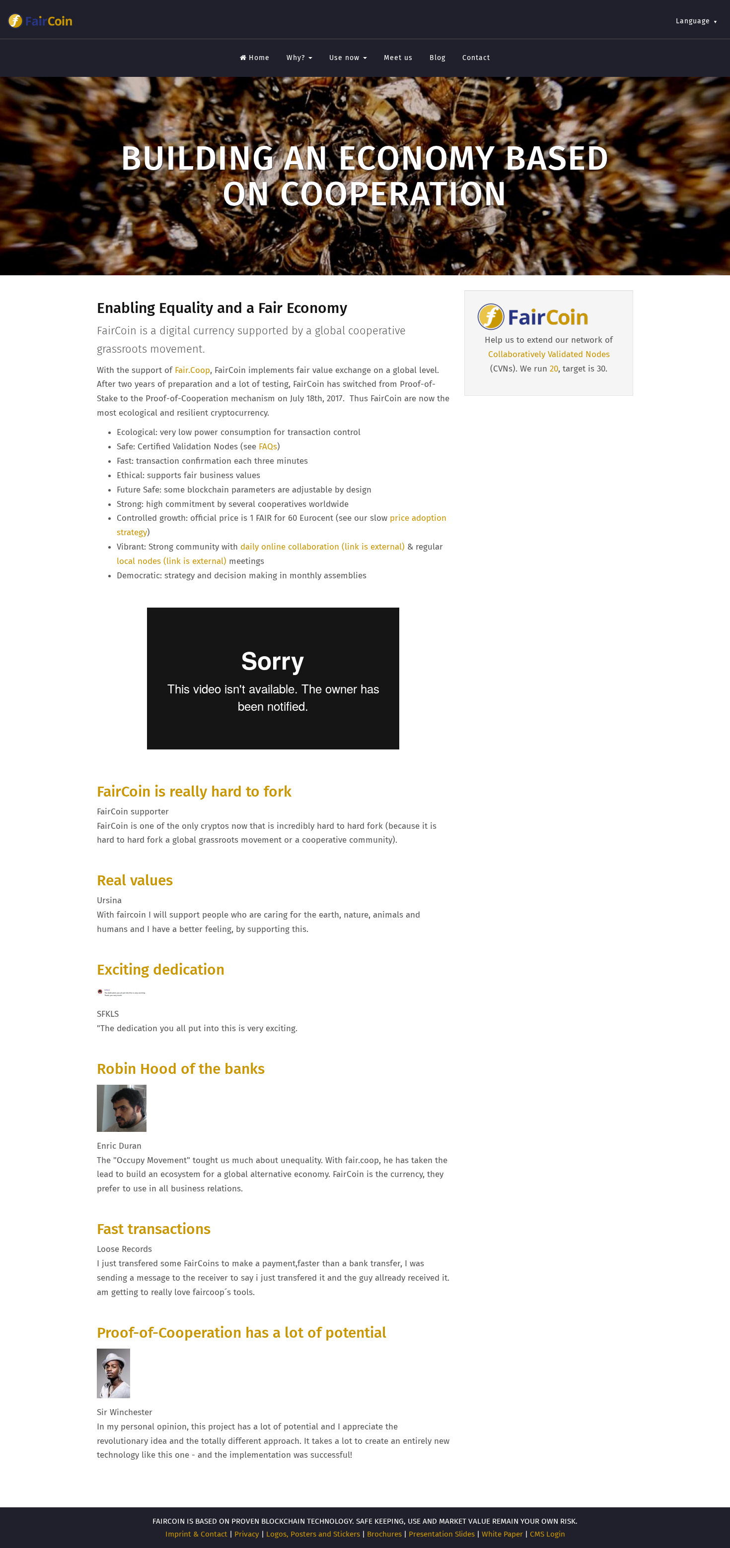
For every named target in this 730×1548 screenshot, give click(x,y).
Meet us (398, 58)
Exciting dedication (160, 970)
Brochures (384, 1534)
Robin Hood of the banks (181, 1069)
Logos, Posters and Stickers (313, 1534)
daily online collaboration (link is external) (322, 547)
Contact (476, 58)
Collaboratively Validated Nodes (549, 354)
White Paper (502, 1534)
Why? (297, 58)
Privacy (246, 1534)
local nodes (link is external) (171, 561)
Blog (437, 58)
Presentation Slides (442, 1534)
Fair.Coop (192, 370)
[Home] (39, 21)
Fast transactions (154, 1229)
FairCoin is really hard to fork (194, 792)
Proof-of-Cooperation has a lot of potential (241, 1333)
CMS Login (547, 1534)
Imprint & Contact (196, 1534)
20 (554, 369)
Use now (345, 58)
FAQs (268, 446)
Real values (135, 880)
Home (259, 58)
